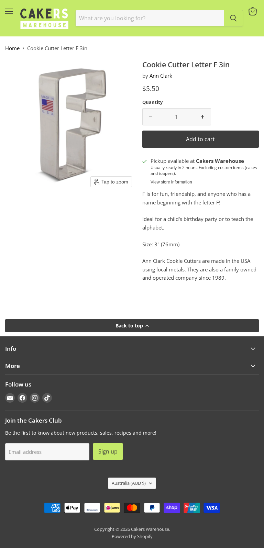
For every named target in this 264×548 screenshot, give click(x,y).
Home (12, 48)
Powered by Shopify (132, 536)
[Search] (233, 18)
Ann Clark (161, 75)
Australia (129, 483)
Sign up (108, 451)
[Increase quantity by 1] (202, 116)
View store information (171, 182)
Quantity (152, 102)
